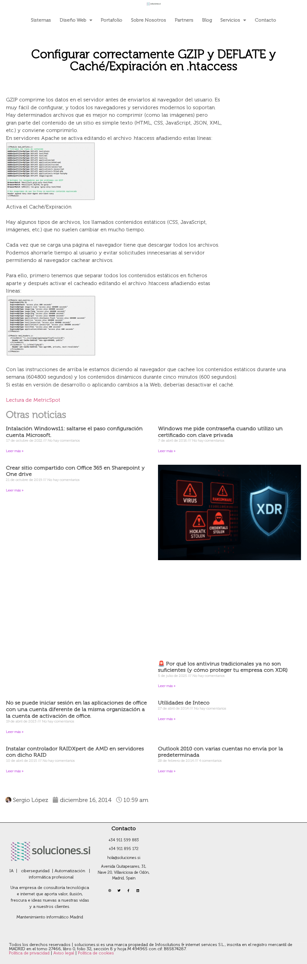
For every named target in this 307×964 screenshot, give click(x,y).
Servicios (230, 20)
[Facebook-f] (128, 890)
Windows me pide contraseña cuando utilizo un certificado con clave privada (220, 431)
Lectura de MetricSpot (33, 400)
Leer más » (14, 451)
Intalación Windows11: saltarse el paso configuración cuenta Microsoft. (74, 431)
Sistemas (41, 20)
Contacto (265, 20)
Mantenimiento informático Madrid (49, 917)
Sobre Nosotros (148, 20)
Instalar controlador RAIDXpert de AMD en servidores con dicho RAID (75, 751)
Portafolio (111, 20)
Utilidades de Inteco (184, 702)
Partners (184, 20)
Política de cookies (96, 953)
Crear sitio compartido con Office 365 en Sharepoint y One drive (75, 471)
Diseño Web (73, 20)
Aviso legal (64, 953)
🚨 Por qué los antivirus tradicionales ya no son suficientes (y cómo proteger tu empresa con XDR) (223, 667)
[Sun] (109, 890)
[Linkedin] (137, 890)
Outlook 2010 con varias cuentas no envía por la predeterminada (220, 751)
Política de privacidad (30, 953)
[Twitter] (119, 890)
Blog (207, 20)
